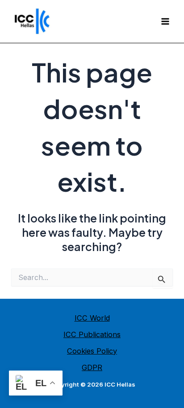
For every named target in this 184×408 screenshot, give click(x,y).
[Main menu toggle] (165, 22)
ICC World (92, 317)
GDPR (92, 367)
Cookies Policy (92, 350)
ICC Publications (92, 334)
